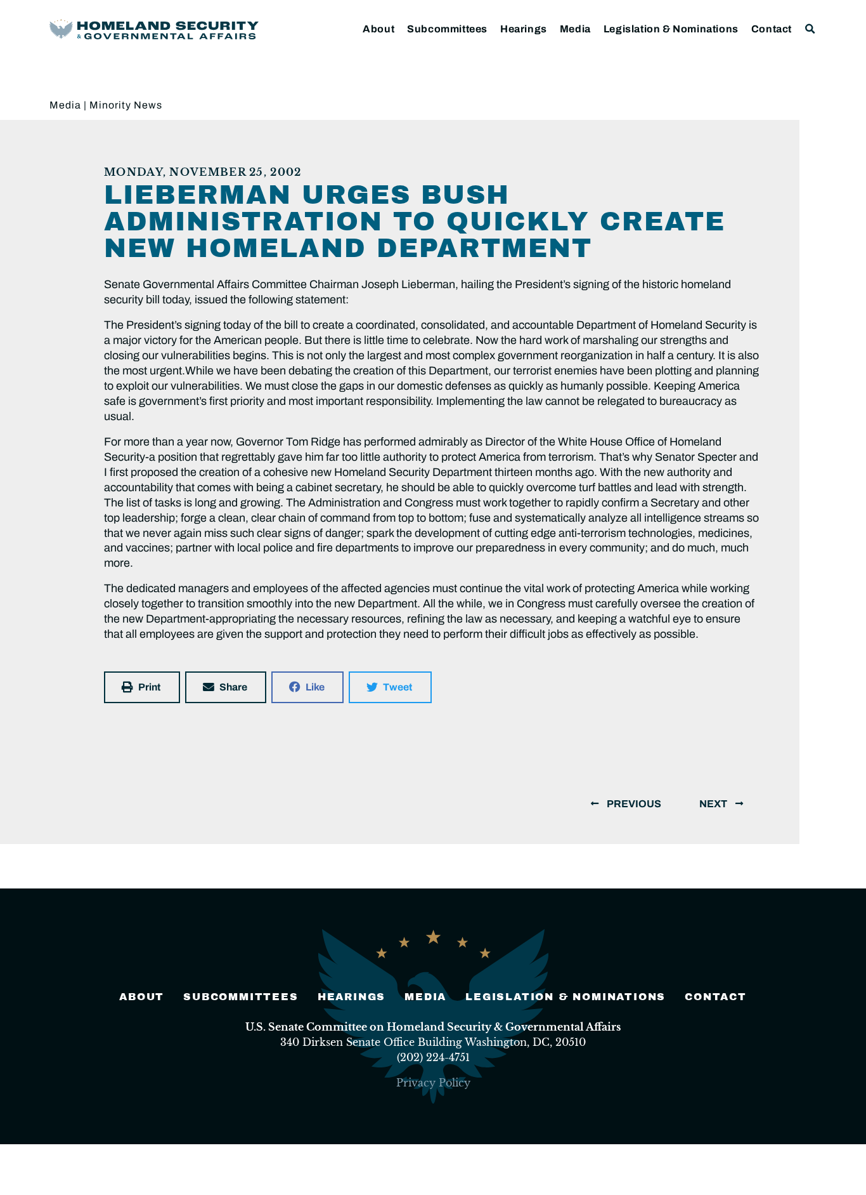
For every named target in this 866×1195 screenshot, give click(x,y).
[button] (810, 29)
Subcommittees (447, 28)
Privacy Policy (433, 1082)
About (378, 28)
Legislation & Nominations (671, 28)
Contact (771, 28)
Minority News (125, 105)
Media (575, 28)
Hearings (523, 28)
